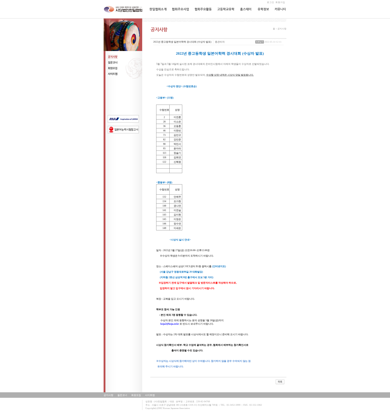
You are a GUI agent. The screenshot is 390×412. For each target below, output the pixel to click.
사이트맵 (150, 395)
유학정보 (262, 17)
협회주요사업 (179, 17)
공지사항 (108, 395)
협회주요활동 (201, 17)
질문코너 (122, 395)
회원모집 (136, 395)
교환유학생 (223, 17)
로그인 (270, 2)
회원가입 (280, 2)
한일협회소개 (156, 17)
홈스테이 (244, 17)
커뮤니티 (279, 17)
